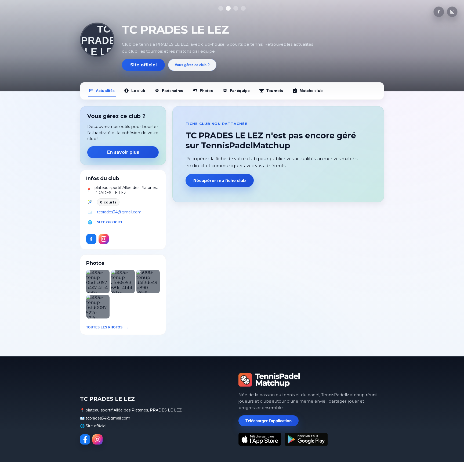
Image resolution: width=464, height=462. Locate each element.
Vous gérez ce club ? (192, 65)
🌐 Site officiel (93, 426)
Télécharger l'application (268, 420)
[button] (98, 281)
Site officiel (143, 64)
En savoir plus (123, 152)
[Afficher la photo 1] (220, 8)
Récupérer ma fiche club (219, 180)
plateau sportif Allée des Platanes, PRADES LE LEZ (126, 190)
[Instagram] (452, 11)
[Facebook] (438, 11)
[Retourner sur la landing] (269, 380)
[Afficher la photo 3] (235, 8)
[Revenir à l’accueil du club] (97, 40)
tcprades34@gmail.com (119, 212)
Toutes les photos (104, 327)
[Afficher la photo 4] (243, 8)
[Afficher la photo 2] (228, 8)
